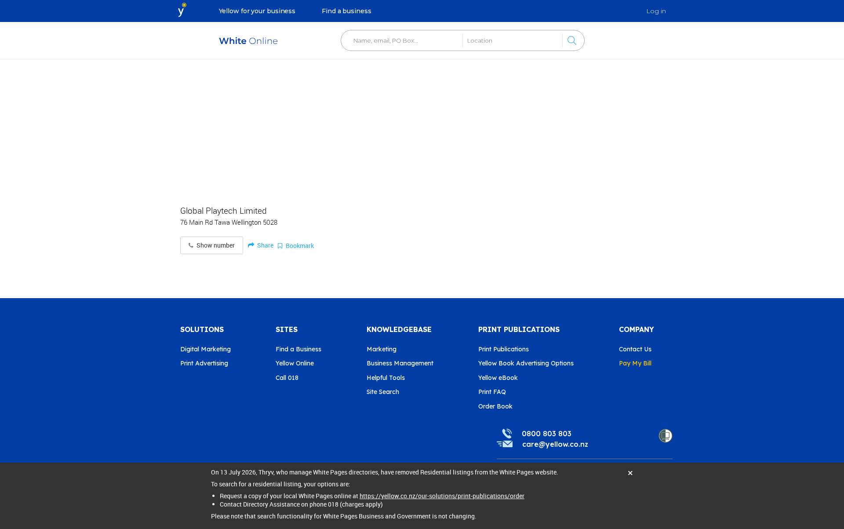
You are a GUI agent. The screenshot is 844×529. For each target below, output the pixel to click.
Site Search (383, 392)
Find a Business (298, 349)
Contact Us (635, 349)
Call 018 (287, 378)
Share (264, 245)
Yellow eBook (498, 378)
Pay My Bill (635, 363)
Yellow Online (295, 363)
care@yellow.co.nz (555, 444)
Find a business (346, 11)
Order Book (495, 406)
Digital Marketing (205, 349)
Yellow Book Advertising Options (526, 363)
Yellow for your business (257, 11)
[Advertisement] (422, 127)
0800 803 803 (546, 433)
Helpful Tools (386, 378)
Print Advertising (204, 363)
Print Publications (503, 349)
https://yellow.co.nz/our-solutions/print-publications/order (442, 496)
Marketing (382, 349)
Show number (215, 245)
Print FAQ (492, 392)
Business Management (400, 363)
